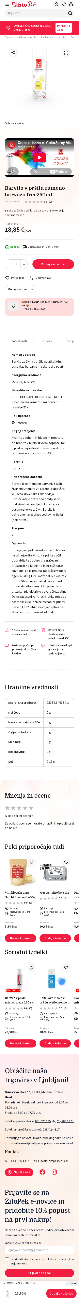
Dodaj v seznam (18, 289)
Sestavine (47, 341)
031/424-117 (51, 1129)
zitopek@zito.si (58, 1161)
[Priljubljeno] (31, 862)
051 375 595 (43, 1121)
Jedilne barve (48, 37)
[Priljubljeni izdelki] (63, 4)
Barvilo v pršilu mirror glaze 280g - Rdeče (19, 1000)
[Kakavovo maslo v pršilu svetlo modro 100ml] (55, 978)
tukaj (24, 1264)
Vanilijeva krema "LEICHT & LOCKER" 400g (20, 895)
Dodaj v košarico (61, 1293)
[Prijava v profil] (56, 4)
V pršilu (62, 37)
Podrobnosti (19, 341)
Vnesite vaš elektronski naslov (23, 1243)
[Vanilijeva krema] (20, 873)
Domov (8, 37)
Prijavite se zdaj (39, 1273)
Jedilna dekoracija (26, 37)
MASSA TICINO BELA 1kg (54, 892)
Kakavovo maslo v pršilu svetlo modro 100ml (53, 1000)
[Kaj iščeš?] (70, 13)
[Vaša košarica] (71, 4)
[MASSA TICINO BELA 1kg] (55, 873)
